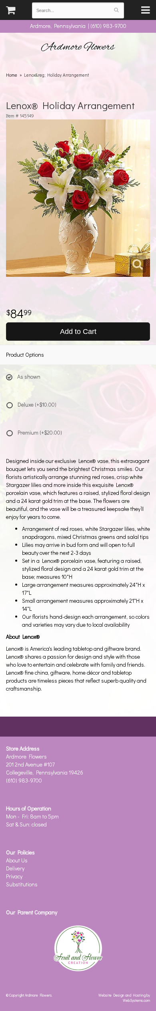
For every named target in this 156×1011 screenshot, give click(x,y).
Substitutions (22, 884)
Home (11, 75)
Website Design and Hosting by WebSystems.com (124, 998)
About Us (17, 860)
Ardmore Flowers (78, 47)
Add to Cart (78, 332)
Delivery (15, 868)
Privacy (14, 876)
